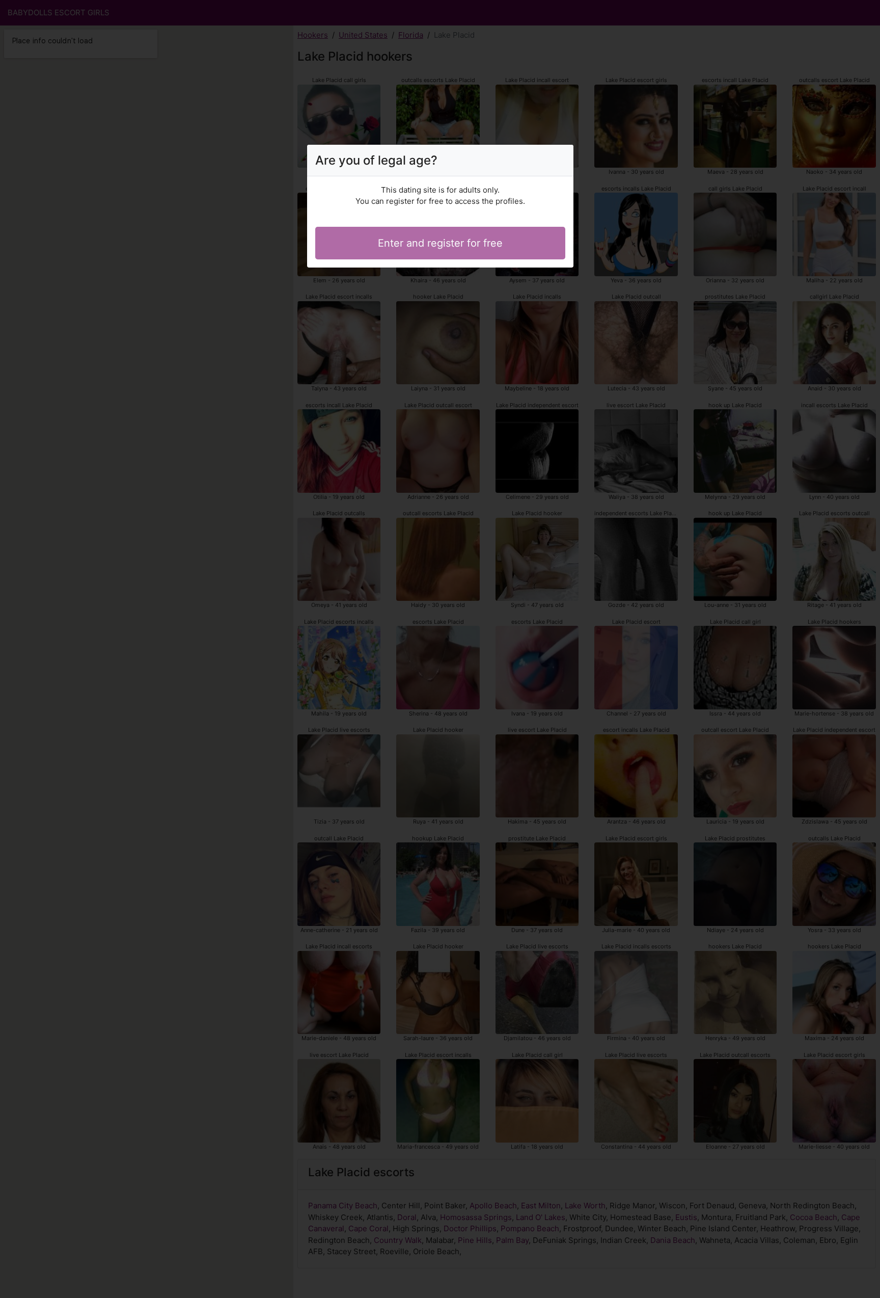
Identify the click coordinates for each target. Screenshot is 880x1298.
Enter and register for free (440, 243)
